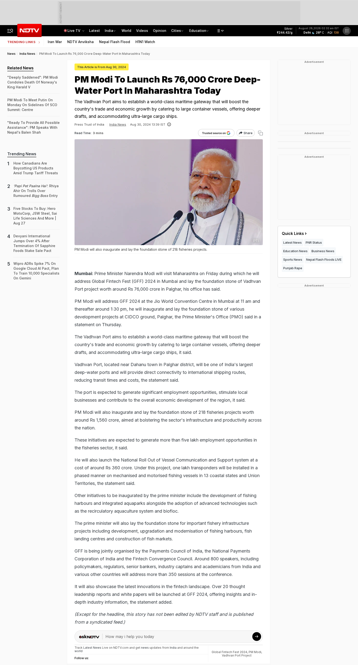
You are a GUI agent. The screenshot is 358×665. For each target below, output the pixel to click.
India (109, 30)
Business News (322, 251)
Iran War (55, 42)
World (126, 30)
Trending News (21, 153)
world (79, 651)
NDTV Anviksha (80, 42)
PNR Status (314, 242)
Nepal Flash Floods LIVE (323, 259)
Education (197, 30)
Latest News (292, 242)
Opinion (159, 30)
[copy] (260, 133)
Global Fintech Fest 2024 (229, 652)
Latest (94, 30)
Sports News (292, 259)
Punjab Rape (292, 268)
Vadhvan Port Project (237, 655)
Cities (176, 30)
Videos (142, 30)
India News (117, 124)
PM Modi (255, 652)
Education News (295, 251)
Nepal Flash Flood (114, 42)
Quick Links (293, 233)
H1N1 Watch (145, 42)
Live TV (74, 30)
